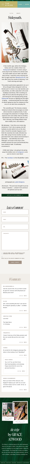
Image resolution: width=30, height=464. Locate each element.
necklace (10, 157)
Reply (25, 295)
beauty (18, 13)
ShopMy (27, 4)
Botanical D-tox (21, 77)
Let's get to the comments (14, 195)
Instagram (20, 152)
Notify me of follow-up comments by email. (13, 258)
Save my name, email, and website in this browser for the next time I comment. (14, 253)
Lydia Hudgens (19, 182)
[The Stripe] (9, 4)
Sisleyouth (6, 69)
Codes (20, 4)
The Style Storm (7, 322)
